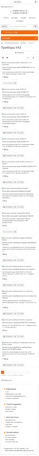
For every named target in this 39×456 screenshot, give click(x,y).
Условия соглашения (12, 398)
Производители (10, 420)
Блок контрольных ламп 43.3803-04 (15, 117)
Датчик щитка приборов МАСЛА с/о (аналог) (19, 323)
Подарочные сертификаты (13, 422)
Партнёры (8, 424)
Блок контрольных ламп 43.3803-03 (15, 92)
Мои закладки (9, 439)
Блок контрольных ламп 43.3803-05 (15, 142)
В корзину (8, 108)
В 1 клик (20, 108)
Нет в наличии (8, 83)
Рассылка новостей (11, 442)
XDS (27, 448)
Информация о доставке (13, 394)
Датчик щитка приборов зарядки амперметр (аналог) (19, 243)
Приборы (23, 43)
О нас (7, 392)
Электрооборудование (12, 43)
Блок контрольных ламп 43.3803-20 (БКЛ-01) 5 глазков (19, 167)
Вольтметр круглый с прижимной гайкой (17, 216)
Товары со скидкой (11, 426)
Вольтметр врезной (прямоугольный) (16, 191)
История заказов (10, 437)
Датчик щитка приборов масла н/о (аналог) (18, 269)
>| (28, 372)
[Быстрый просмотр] (15, 83)
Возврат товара (10, 409)
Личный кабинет (10, 435)
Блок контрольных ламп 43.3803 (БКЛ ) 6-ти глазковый (18, 68)
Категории (6, 38)
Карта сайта (9, 411)
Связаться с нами (11, 407)
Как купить (17, 2)
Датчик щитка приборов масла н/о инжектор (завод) (19, 297)
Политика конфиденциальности (15, 396)
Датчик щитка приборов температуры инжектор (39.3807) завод (16, 348)
